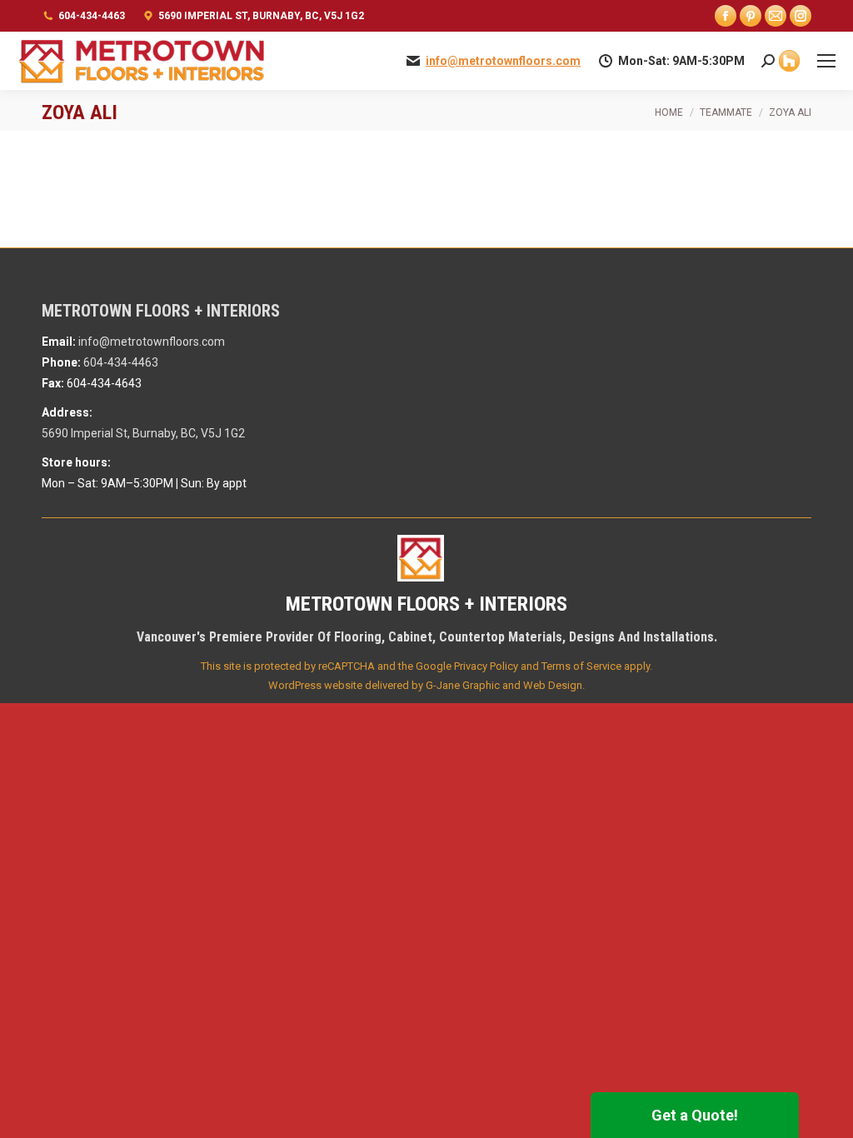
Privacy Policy (486, 666)
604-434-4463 (91, 16)
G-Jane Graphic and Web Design (504, 685)
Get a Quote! (694, 1115)
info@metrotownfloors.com (503, 60)
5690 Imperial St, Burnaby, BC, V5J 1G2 (261, 16)
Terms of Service (581, 666)
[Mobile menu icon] (826, 61)
